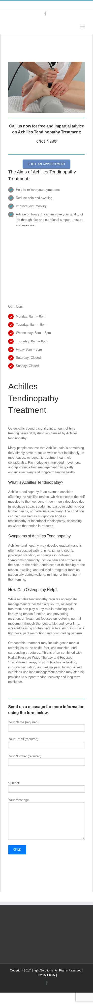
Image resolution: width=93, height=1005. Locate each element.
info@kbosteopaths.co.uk (61, 4)
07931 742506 (46, 141)
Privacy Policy (45, 975)
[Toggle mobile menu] (83, 26)
